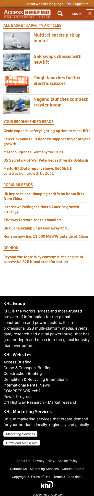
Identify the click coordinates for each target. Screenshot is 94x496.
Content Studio (73, 469)
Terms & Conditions (67, 477)
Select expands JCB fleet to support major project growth (46, 141)
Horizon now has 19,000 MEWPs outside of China (45, 236)
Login (76, 14)
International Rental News (26, 385)
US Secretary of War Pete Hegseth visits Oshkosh (45, 160)
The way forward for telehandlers (32, 219)
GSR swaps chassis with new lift (57, 59)
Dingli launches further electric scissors (57, 80)
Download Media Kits (21, 443)
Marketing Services (20, 434)
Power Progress (17, 396)
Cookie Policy (67, 461)
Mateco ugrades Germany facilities (33, 152)
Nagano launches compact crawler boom (61, 102)
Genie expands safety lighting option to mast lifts (46, 130)
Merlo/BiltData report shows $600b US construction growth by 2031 (37, 171)
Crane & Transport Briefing (27, 367)
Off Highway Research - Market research (40, 402)
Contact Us (18, 469)
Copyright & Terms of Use (31, 477)
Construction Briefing (22, 373)
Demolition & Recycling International (35, 379)
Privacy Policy (43, 461)
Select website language (44, 4)
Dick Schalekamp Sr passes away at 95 (36, 228)
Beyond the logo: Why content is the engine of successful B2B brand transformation (43, 259)
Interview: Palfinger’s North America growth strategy (41, 209)
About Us (23, 461)
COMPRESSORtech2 (22, 391)
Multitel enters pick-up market (57, 38)
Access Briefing (17, 362)
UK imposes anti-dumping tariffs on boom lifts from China (43, 196)
